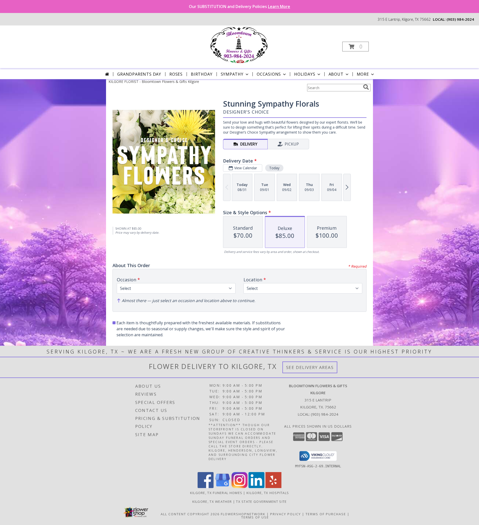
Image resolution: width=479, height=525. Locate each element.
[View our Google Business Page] (223, 486)
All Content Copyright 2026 (190, 514)
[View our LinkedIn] (256, 486)
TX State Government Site (261, 501)
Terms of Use (255, 517)
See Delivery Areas (310, 367)
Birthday (201, 74)
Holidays (304, 74)
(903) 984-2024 (460, 19)
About (336, 74)
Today (274, 168)
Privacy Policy (285, 514)
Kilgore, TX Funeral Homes (216, 493)
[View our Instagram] (239, 486)
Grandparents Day (139, 74)
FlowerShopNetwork (243, 514)
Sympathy (232, 74)
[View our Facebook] (206, 486)
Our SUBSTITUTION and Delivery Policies (239, 6)
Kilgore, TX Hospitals (267, 493)
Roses (176, 74)
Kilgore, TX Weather (212, 501)
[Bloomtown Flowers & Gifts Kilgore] (239, 45)
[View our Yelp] (273, 486)
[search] (366, 87)
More (363, 74)
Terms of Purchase (326, 514)
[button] (355, 46)
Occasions (269, 74)
